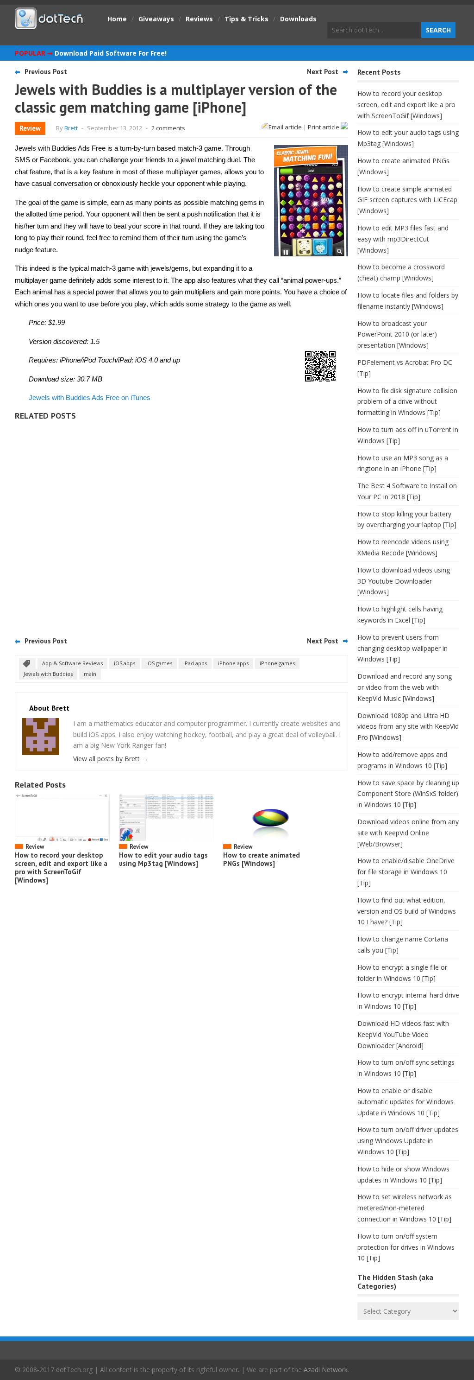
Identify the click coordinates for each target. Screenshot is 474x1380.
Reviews (199, 18)
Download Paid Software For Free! (111, 53)
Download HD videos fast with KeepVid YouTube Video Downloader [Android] (403, 1034)
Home (117, 18)
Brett (71, 128)
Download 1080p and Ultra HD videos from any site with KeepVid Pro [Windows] (408, 726)
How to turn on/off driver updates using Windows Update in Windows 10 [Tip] (407, 1140)
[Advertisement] (181, 525)
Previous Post (46, 71)
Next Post (322, 71)
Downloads (298, 18)
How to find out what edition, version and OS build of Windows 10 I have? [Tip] (406, 911)
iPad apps (195, 663)
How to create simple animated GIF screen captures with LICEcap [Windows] (407, 200)
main (90, 673)
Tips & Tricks (246, 18)
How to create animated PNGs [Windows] (261, 859)
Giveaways (156, 18)
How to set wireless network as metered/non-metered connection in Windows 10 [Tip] (404, 1207)
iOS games (159, 663)
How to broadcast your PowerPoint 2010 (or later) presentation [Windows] (397, 334)
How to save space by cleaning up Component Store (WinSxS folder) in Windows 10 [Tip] (408, 793)
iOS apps (124, 663)
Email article (285, 127)
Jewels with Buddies (48, 673)
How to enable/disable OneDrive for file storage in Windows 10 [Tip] (406, 871)
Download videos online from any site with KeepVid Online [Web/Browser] (408, 832)
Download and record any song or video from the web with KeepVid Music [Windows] (404, 687)
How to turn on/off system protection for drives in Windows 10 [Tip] (406, 1247)
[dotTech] (49, 24)
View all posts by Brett (110, 758)
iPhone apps (233, 663)
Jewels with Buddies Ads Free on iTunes (89, 397)
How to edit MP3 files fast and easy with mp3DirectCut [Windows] (403, 238)
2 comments (168, 128)
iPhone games (277, 663)
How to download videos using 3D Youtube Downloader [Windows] (403, 581)
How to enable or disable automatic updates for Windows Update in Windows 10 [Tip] (405, 1101)
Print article (324, 127)
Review (30, 128)
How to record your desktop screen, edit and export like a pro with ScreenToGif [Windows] (61, 867)
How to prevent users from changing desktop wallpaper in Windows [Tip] (402, 648)
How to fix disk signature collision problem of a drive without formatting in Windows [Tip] (407, 401)
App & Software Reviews (72, 663)
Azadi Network (326, 1369)
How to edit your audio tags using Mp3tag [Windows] (163, 859)
